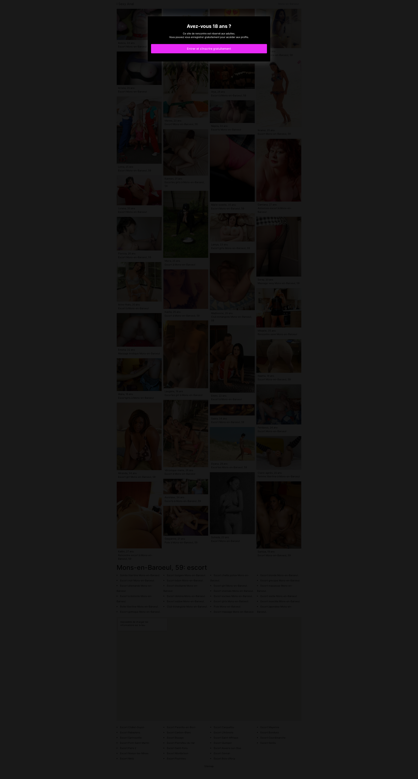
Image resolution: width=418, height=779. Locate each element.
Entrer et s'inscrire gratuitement (209, 48)
